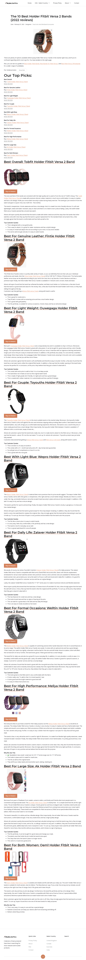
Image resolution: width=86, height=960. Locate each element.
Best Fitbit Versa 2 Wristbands (70, 64)
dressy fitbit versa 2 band (30, 291)
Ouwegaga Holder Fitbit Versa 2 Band (19, 98)
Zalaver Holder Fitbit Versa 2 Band (17, 123)
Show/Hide (22, 70)
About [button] (67, 3)
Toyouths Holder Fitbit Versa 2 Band (18, 106)
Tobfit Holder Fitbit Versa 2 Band (17, 82)
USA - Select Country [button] (41, 3)
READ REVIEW (8, 84)
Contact (76, 3)
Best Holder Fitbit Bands (31, 64)
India (48, 950)
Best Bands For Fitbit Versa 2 (49, 64)
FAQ (30, 947)
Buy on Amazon (11, 191)
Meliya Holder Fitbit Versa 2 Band (17, 139)
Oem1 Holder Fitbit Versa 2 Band (17, 155)
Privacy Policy (57, 3)
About (30, 944)
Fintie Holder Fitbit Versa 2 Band (17, 90)
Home (29, 3)
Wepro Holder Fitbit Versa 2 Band (17, 114)
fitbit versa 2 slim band (53, 440)
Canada (49, 944)
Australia (49, 947)
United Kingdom (52, 940)
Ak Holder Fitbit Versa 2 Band (16, 147)
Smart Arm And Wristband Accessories (43, 24)
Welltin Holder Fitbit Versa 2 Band (17, 131)
